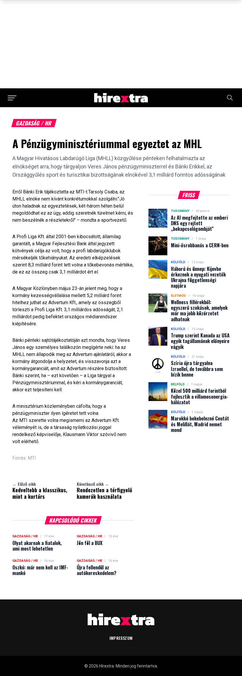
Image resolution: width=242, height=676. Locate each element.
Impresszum (121, 638)
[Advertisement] (121, 44)
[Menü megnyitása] (12, 97)
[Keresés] (230, 97)
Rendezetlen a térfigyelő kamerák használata (104, 490)
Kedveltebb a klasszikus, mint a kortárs (39, 490)
